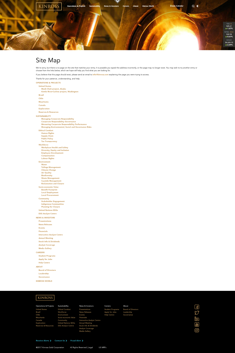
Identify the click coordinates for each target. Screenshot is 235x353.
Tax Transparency (49, 141)
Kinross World (44, 281)
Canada (42, 105)
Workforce (43, 145)
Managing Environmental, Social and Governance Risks (66, 127)
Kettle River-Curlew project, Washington (59, 92)
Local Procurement (50, 195)
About (135, 6)
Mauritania (44, 102)
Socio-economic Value (48, 187)
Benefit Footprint (49, 190)
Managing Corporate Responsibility (57, 119)
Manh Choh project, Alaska (53, 89)
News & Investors (111, 6)
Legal (90, 347)
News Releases (45, 225)
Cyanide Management (51, 181)
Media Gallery (45, 248)
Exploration (44, 109)
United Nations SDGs (48, 210)
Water (44, 165)
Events (42, 228)
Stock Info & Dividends (49, 242)
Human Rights (47, 133)
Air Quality (46, 173)
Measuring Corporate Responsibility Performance (64, 124)
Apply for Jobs (45, 259)
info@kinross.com (100, 75)
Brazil (41, 95)
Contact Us (60, 341)
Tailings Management (51, 167)
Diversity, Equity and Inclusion (55, 150)
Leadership (44, 274)
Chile (41, 98)
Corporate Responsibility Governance (58, 122)
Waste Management (50, 178)
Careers (126, 6)
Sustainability (94, 6)
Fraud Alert (75, 341)
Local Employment (49, 193)
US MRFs (102, 347)
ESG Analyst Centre (48, 214)
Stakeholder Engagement (53, 201)
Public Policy (47, 139)
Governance (44, 277)
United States (45, 86)
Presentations (45, 221)
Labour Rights (47, 158)
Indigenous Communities (52, 204)
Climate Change (48, 170)
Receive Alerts (43, 341)
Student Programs (47, 256)
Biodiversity (46, 175)
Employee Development (52, 153)
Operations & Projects (76, 6)
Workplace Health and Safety (54, 148)
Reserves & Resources (48, 112)
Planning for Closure (50, 207)
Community (44, 199)
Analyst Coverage (47, 245)
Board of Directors (47, 270)
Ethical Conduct (46, 131)
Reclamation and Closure (52, 184)
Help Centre (44, 263)
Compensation (48, 156)
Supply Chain (47, 136)
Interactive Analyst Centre (51, 235)
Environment (44, 162)
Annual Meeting (46, 238)
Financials (43, 231)
